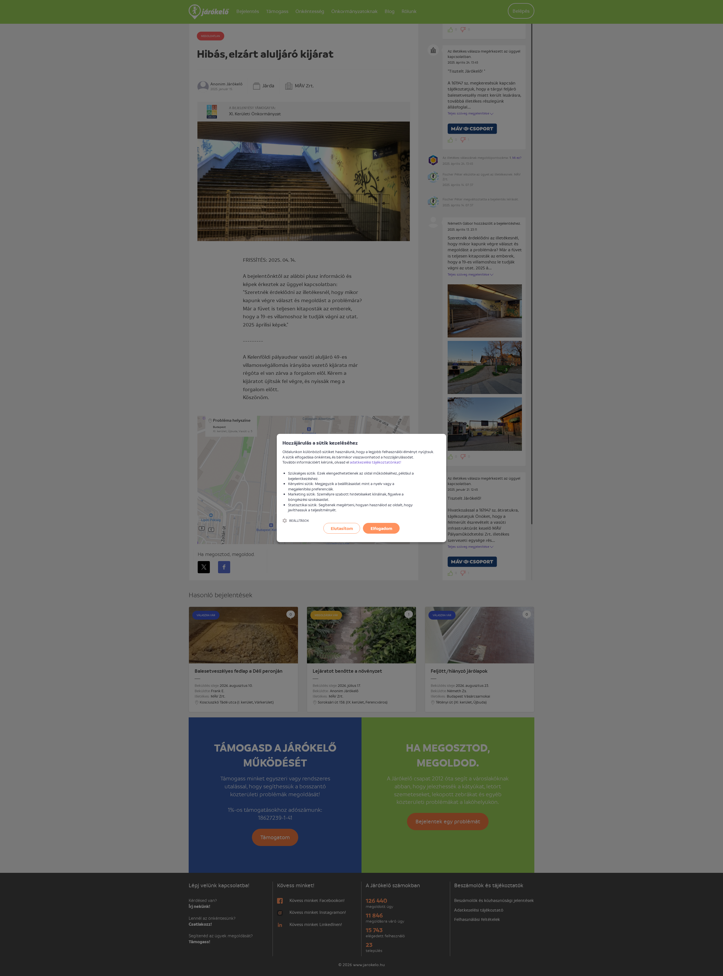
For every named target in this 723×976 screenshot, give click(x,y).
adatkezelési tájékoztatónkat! (375, 462)
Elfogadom (381, 528)
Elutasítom (342, 528)
